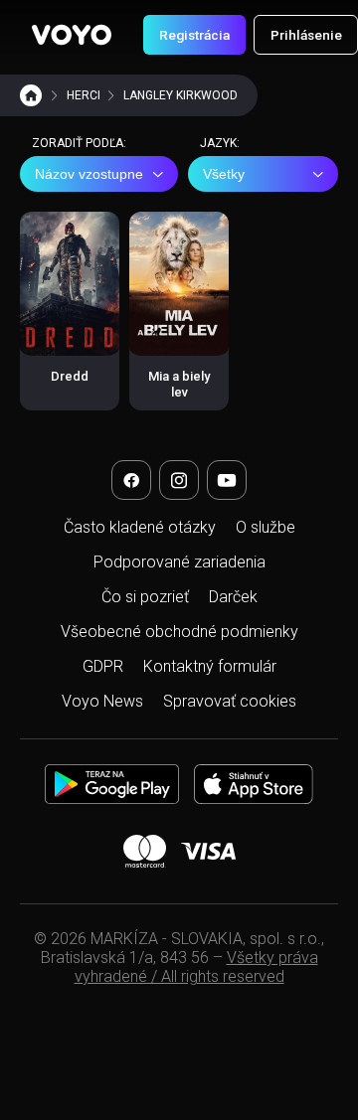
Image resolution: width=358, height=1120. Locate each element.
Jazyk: (220, 143)
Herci (83, 95)
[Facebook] (131, 480)
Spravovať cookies (229, 701)
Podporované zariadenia (179, 562)
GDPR (103, 666)
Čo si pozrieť (145, 596)
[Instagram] (179, 480)
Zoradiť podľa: (79, 143)
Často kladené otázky (140, 527)
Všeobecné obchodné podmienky (179, 631)
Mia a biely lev (179, 384)
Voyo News (102, 701)
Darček (233, 596)
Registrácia (194, 35)
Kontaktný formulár (209, 666)
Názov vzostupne (89, 174)
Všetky (224, 174)
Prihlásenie (306, 35)
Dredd (70, 376)
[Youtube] (227, 480)
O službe (265, 527)
